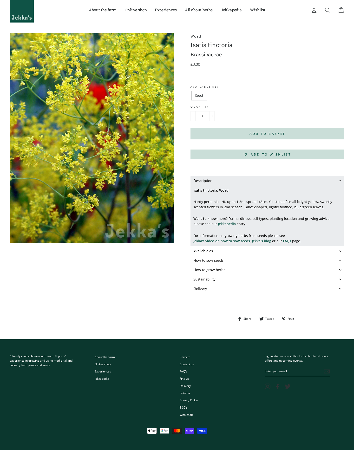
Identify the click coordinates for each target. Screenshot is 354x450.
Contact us (187, 364)
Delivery (185, 386)
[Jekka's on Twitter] (288, 386)
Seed (199, 95)
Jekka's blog (261, 241)
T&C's (184, 407)
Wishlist (257, 9)
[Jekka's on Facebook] (278, 386)
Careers (185, 357)
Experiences (166, 9)
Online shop (136, 9)
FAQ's (183, 371)
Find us (184, 378)
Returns (185, 393)
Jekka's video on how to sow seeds (221, 241)
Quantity (199, 106)
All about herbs (199, 9)
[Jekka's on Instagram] (267, 386)
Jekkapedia (231, 9)
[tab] (267, 180)
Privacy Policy (189, 400)
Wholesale (187, 415)
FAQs (287, 241)
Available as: (204, 86)
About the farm (103, 9)
